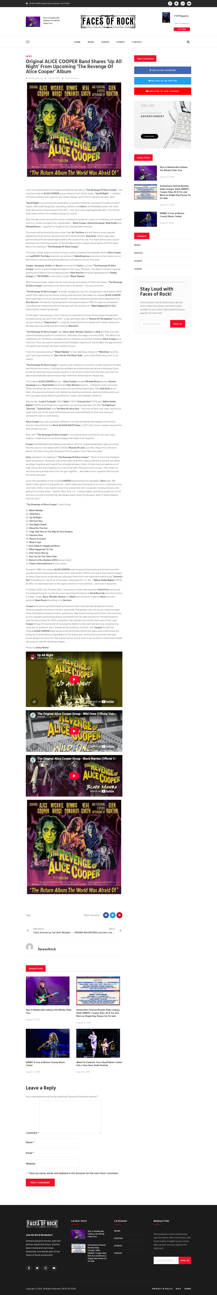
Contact (137, 41)
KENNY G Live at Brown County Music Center (45, 1063)
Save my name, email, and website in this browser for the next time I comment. (73, 1173)
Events (121, 41)
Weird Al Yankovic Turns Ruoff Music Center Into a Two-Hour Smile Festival (99, 1063)
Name (30, 1142)
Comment (32, 1133)
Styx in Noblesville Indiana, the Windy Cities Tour (51, 20)
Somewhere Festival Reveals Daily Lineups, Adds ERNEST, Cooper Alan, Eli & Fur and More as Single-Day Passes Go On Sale (98, 1013)
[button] (188, 42)
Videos (105, 41)
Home (77, 41)
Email (30, 1153)
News (91, 41)
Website (30, 1164)
